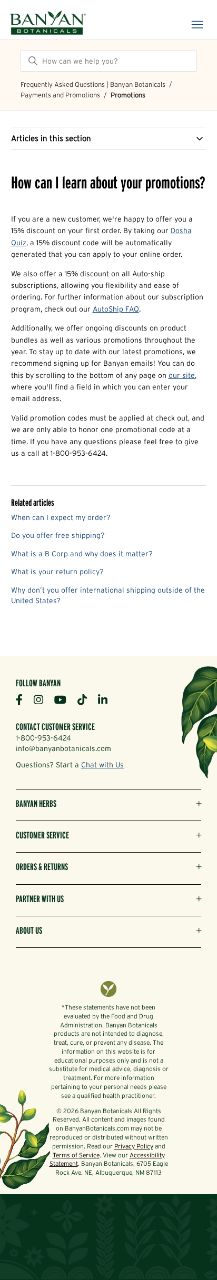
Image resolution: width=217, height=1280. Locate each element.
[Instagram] (42, 699)
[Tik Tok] (86, 699)
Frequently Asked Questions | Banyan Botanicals (93, 84)
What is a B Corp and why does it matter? (82, 553)
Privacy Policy (133, 1146)
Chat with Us (102, 765)
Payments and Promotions (60, 95)
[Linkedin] (106, 699)
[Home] (47, 23)
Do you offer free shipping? (58, 535)
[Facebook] (23, 699)
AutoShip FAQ (116, 309)
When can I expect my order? (61, 517)
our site (182, 375)
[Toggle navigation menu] (197, 25)
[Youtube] (64, 699)
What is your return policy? (57, 571)
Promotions (128, 95)
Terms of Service (76, 1155)
